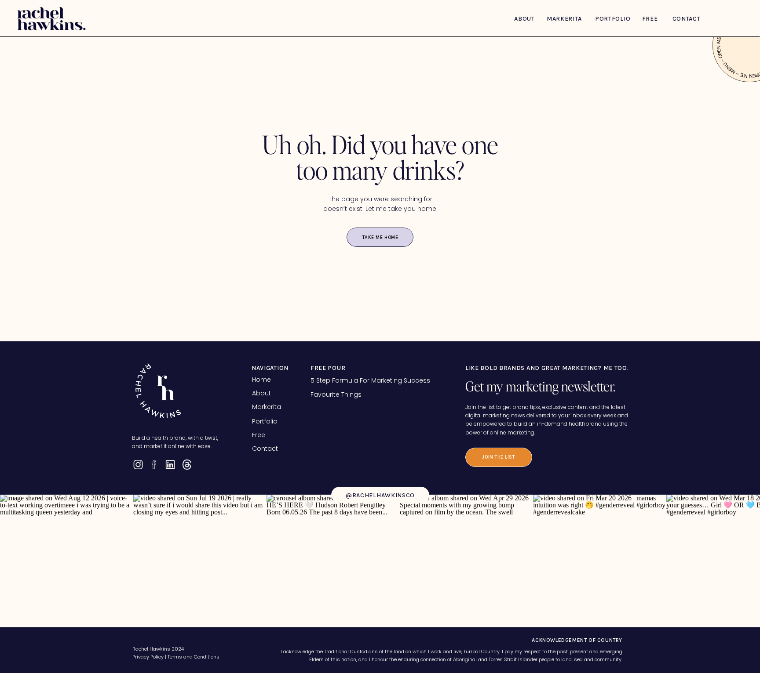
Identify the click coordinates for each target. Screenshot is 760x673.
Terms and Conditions (193, 656)
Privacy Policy (148, 656)
